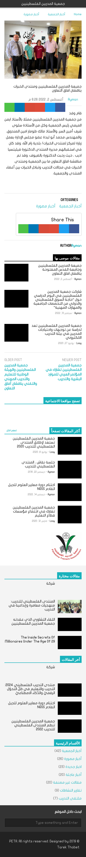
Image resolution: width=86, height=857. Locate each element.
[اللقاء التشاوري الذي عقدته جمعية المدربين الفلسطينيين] (70, 624)
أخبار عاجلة (74, 775)
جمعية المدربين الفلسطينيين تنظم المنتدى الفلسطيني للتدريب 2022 (33, 725)
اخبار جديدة (73, 767)
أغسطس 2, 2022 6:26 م (45, 99)
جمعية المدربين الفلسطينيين (43, 4)
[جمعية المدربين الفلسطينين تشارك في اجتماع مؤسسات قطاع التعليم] (70, 514)
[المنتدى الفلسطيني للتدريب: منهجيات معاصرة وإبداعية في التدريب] (70, 606)
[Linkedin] (20, 107)
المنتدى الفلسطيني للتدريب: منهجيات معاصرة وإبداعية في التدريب (32, 605)
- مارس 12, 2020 (40, 521)
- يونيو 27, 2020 (67, 343)
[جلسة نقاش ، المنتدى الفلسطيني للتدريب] (70, 469)
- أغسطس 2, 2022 (64, 279)
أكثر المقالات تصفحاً (65, 430)
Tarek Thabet (68, 847)
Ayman (73, 99)
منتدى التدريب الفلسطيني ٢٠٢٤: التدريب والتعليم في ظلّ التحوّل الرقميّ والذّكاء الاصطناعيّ (30, 689)
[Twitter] (50, 107)
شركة (50, 583)
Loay (79, 343)
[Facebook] (60, 107)
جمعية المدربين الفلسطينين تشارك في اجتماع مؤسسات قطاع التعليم (34, 511)
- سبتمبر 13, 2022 (64, 313)
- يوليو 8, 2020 (41, 452)
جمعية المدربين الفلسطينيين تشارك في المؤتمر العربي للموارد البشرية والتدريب (64, 372)
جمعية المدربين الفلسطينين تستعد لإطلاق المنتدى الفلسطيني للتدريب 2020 (34, 442)
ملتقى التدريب (70, 798)
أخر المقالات (71, 659)
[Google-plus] (40, 107)
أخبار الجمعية (70, 206)
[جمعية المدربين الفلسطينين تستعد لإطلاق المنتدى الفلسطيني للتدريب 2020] (70, 446)
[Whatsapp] (9, 107)
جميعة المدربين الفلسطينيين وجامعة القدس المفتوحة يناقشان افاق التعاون (60, 269)
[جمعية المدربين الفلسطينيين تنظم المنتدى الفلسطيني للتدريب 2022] (70, 726)
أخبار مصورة (45, 206)
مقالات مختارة (69, 575)
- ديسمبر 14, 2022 (37, 494)
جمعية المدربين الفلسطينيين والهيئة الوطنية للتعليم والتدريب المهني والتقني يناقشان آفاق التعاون (20, 376)
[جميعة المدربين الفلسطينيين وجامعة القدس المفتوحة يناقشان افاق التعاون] (16, 272)
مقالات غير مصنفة (67, 782)
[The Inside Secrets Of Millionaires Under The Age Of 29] (70, 642)
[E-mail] (30, 107)
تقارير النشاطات (71, 790)
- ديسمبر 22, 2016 (37, 472)
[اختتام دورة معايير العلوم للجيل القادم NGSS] (70, 492)
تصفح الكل (11, 430)
